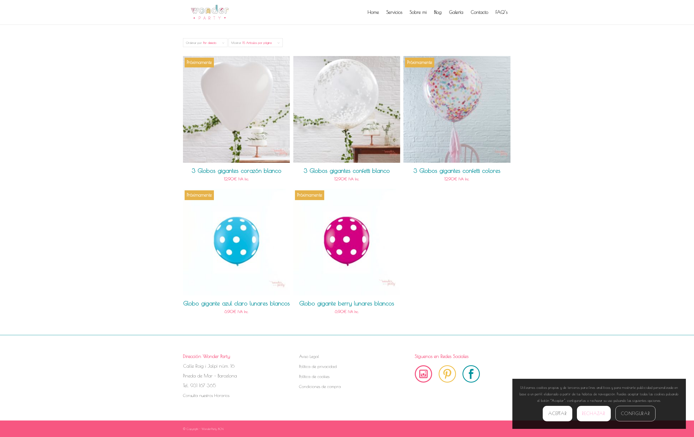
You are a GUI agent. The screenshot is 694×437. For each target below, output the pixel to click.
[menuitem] (373, 12)
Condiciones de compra (320, 386)
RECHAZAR (593, 413)
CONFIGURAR (635, 413)
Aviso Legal (309, 356)
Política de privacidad (318, 366)
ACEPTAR (557, 413)
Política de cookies (314, 376)
